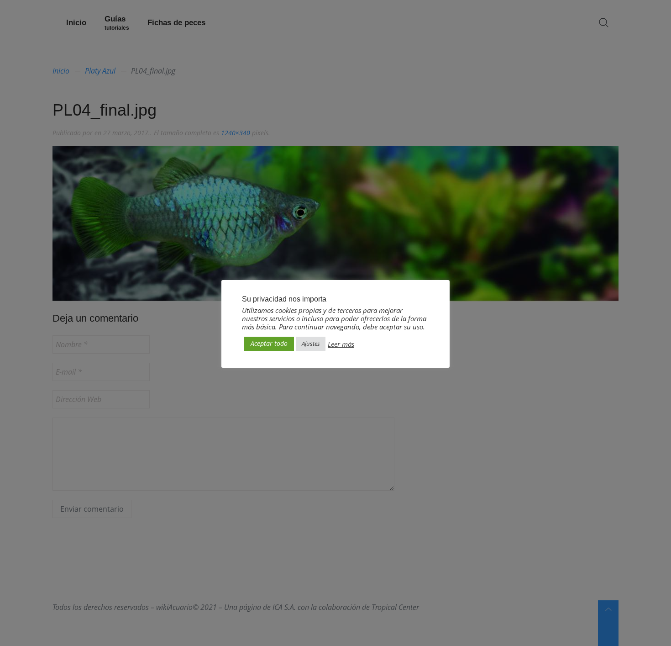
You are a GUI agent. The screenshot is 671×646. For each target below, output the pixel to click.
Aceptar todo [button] (269, 343)
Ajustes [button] (311, 343)
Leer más (341, 344)
